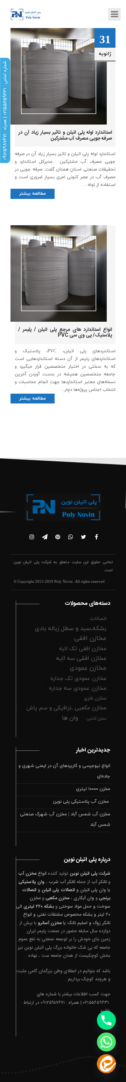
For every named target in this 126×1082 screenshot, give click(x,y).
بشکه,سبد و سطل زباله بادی (70, 629)
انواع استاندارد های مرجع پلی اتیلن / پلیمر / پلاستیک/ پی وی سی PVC (65, 333)
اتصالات (98, 618)
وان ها (70, 718)
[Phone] (106, 1020)
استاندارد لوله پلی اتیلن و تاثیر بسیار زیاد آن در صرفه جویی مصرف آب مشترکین (65, 135)
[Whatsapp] (106, 1042)
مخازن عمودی (88, 668)
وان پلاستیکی (31, 882)
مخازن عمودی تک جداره (78, 678)
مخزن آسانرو (50, 923)
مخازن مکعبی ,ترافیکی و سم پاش (66, 708)
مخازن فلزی (95, 698)
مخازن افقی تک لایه (82, 649)
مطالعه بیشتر (32, 194)
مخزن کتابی (96, 718)
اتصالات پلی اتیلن (58, 890)
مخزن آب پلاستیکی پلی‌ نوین (81, 802)
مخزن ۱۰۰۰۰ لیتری (93, 789)
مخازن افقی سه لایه (81, 658)
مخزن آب (27, 873)
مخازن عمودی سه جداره (77, 688)
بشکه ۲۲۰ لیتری (38, 906)
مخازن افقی (90, 638)
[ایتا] (106, 1063)
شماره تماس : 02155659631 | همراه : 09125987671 (5, 110)
